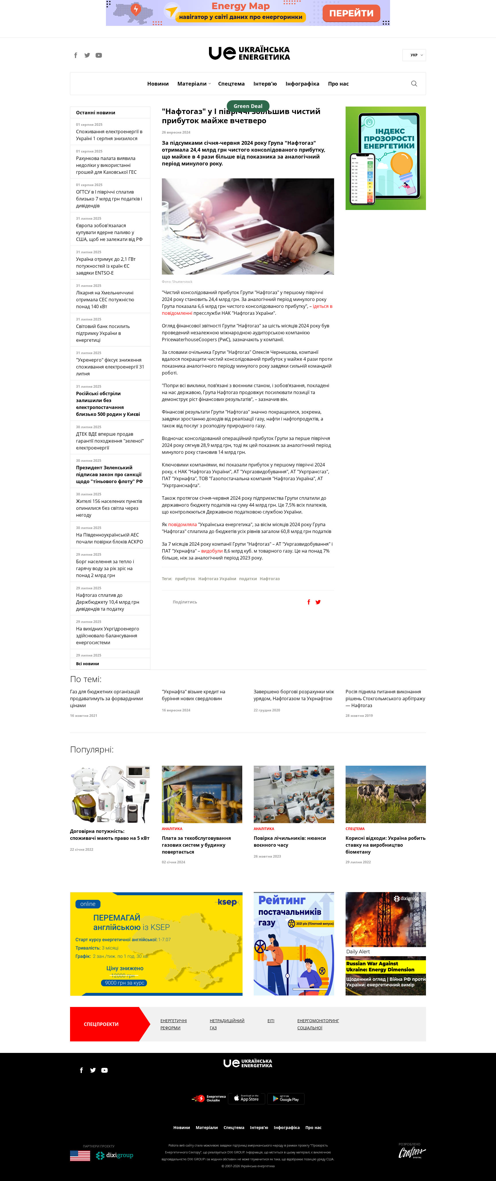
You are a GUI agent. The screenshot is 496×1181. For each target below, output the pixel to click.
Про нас (338, 83)
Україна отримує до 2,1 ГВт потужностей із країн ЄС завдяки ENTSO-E (105, 266)
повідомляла (182, 524)
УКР (414, 55)
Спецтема (231, 83)
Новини (158, 83)
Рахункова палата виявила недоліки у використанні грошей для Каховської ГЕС (106, 165)
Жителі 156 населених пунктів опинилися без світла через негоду (109, 508)
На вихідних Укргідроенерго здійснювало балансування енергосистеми (107, 636)
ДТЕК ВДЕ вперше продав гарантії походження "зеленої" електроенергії (110, 441)
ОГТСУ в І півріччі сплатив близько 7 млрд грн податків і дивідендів (109, 199)
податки (248, 578)
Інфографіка (302, 83)
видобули (212, 551)
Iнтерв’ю (265, 83)
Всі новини (87, 663)
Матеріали (192, 83)
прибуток (185, 578)
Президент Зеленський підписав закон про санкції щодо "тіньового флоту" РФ (109, 474)
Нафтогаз (270, 578)
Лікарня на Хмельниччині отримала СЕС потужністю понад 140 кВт (105, 300)
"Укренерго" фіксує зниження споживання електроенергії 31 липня (110, 367)
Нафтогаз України (217, 578)
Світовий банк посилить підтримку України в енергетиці (103, 333)
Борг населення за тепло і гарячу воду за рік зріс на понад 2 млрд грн (105, 568)
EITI (271, 1020)
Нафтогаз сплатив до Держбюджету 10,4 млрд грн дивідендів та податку (107, 602)
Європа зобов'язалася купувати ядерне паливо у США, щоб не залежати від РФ (109, 232)
